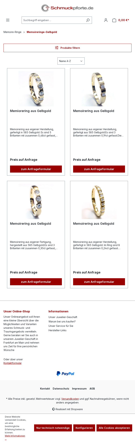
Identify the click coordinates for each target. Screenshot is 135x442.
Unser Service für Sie (61, 325)
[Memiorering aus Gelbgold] (36, 88)
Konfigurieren (84, 427)
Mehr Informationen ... (15, 437)
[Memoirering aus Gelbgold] (99, 88)
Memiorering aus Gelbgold (30, 111)
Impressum (79, 388)
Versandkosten (70, 398)
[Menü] (8, 20)
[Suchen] (88, 20)
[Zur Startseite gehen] (67, 8)
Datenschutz (61, 388)
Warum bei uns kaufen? (62, 321)
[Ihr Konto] (106, 20)
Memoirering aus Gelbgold (93, 111)
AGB (92, 388)
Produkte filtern (70, 47)
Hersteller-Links (57, 330)
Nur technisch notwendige (53, 427)
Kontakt (45, 388)
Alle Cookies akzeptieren (114, 427)
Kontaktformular (12, 363)
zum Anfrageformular (36, 169)
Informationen (58, 311)
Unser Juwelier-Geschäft (63, 317)
